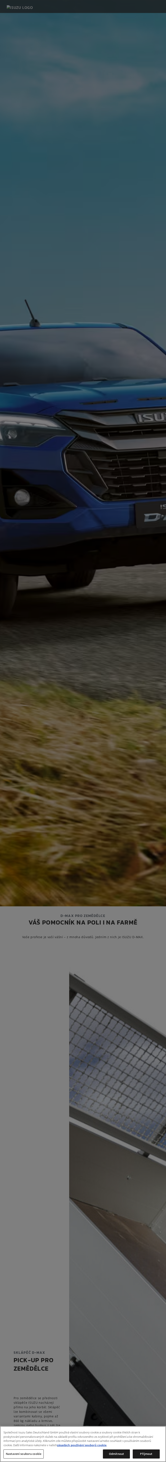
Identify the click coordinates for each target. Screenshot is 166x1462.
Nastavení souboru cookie (23, 1454)
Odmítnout (116, 1454)
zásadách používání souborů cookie (82, 1445)
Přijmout (146, 1454)
